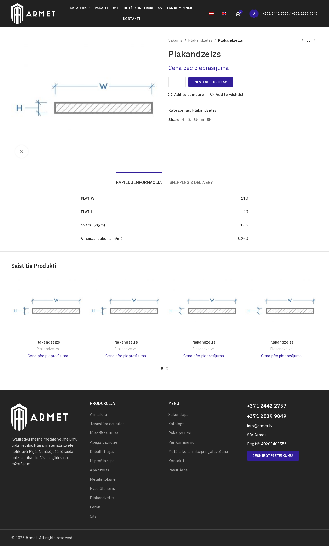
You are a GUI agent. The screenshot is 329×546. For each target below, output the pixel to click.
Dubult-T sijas (102, 451)
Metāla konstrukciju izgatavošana (198, 451)
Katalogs (176, 423)
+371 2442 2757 (266, 405)
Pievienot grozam (211, 82)
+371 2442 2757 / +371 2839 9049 (290, 13)
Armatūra (98, 414)
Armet (31, 537)
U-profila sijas (102, 460)
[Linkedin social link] (202, 119)
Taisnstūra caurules (107, 423)
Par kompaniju (181, 442)
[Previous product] (302, 40)
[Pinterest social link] (196, 119)
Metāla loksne (103, 479)
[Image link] (39, 416)
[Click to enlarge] (21, 151)
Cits (93, 516)
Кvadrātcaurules (104, 432)
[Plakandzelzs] (47, 306)
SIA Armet (256, 434)
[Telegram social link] (208, 119)
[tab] (139, 180)
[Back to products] (308, 40)
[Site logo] (33, 13)
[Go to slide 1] (162, 368)
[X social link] (189, 119)
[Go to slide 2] (167, 368)
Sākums (175, 40)
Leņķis (95, 507)
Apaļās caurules (104, 442)
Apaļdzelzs (99, 470)
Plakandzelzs (200, 40)
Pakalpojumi (179, 432)
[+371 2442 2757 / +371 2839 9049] (254, 13)
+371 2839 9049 (266, 415)
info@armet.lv (259, 425)
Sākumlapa (178, 414)
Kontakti (176, 460)
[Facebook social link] (183, 119)
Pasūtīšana (178, 470)
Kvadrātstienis (102, 488)
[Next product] (315, 40)
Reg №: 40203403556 (267, 443)
